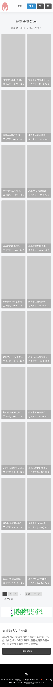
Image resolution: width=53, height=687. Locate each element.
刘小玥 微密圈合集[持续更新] (13, 413)
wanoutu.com (15, 682)
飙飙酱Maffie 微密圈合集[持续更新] (13, 302)
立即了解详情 (26, 651)
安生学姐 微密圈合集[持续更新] (38, 302)
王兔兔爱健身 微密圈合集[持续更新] (38, 468)
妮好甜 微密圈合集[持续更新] (13, 524)
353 (28, 593)
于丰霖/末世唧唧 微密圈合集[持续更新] (13, 191)
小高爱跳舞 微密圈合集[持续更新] (38, 136)
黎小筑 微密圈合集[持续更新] (38, 247)
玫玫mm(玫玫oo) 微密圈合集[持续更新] (13, 80)
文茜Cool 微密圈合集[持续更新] (12, 579)
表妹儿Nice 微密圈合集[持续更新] (38, 357)
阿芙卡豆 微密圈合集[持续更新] (38, 413)
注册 (31, 6)
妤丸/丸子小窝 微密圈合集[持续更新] (13, 357)
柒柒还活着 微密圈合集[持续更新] (12, 247)
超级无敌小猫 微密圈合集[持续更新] (38, 524)
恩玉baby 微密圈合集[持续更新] (38, 191)
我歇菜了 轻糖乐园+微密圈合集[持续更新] (38, 80)
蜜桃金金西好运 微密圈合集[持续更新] (12, 136)
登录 (20, 6)
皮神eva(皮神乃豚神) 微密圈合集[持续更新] (38, 579)
